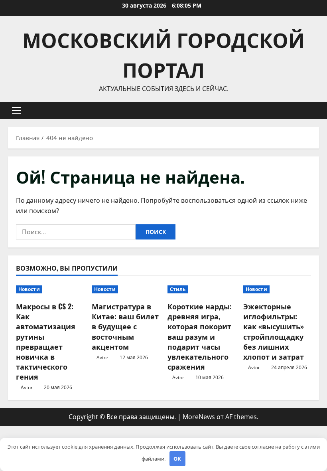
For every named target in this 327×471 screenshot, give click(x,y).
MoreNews (199, 416)
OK (177, 458)
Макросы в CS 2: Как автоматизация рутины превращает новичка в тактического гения (45, 341)
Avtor (27, 387)
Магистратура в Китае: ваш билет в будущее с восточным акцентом (125, 326)
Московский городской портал (163, 53)
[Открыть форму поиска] (316, 110)
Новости (29, 289)
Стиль (178, 289)
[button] (16, 110)
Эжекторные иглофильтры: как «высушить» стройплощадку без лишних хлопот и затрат (273, 331)
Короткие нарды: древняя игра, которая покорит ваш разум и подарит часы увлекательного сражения (199, 336)
